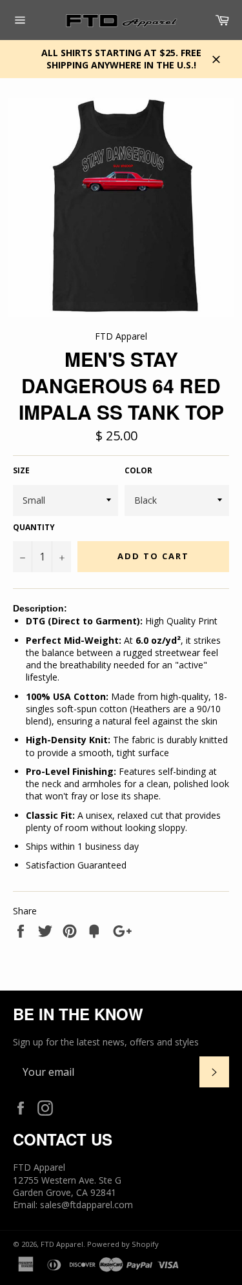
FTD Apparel (62, 1244)
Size (21, 471)
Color (138, 471)
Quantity (34, 527)
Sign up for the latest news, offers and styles (106, 1042)
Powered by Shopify (123, 1244)
